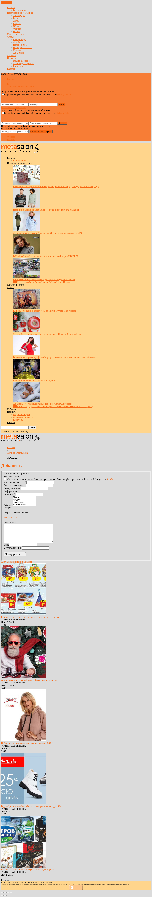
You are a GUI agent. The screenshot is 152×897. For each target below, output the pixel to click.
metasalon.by (29, 884)
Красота (17, 23)
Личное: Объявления (17, 452)
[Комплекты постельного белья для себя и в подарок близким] (26, 277)
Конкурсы (18, 66)
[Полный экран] (8, 892)
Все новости (19, 10)
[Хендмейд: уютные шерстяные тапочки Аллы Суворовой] (26, 401)
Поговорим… (20, 45)
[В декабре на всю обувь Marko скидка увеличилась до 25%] (23, 803)
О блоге (11, 137)
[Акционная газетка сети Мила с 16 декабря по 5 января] (23, 677)
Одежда (17, 29)
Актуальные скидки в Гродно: (16, 562)
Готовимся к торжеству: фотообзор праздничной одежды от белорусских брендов (54, 357)
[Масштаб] (11, 892)
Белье (16, 18)
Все (15, 282)
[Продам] (24, 499)
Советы (17, 50)
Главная (11, 7)
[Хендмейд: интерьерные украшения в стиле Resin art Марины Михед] (26, 331)
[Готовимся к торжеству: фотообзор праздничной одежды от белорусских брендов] (26, 354)
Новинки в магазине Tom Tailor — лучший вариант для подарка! (46, 209)
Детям (16, 21)
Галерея (7, 507)
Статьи (10, 37)
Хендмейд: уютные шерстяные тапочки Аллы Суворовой (42, 404)
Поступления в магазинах (20, 13)
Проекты (11, 58)
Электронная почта (14, 485)
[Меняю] (24, 497)
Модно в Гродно (21, 61)
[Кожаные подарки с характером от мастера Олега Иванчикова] (26, 308)
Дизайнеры (18, 42)
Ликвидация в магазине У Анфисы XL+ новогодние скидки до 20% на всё (51, 233)
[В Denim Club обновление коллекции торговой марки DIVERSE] (26, 253)
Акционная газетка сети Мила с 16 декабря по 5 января (29, 680)
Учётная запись (11, 476)
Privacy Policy (64, 94)
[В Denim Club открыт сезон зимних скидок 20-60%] (23, 740)
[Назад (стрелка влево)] (2, 895)
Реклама (11, 139)
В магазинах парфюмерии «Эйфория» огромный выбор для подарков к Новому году (56, 186)
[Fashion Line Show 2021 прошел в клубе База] (26, 378)
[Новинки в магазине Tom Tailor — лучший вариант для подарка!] (26, 207)
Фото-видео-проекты (23, 63)
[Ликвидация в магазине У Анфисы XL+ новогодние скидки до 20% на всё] (26, 230)
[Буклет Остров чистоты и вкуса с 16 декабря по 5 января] (23, 614)
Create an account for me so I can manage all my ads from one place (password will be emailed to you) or (60, 479)
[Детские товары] (24, 504)
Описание (10, 522)
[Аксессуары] (24, 502)
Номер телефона (12, 488)
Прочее (16, 31)
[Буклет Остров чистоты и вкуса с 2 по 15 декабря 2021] (23, 866)
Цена (6, 544)
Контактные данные (15, 482)
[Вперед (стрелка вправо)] (5, 895)
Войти (10, 79)
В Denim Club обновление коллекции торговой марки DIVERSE (46, 256)
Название (9, 494)
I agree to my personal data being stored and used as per (37, 94)
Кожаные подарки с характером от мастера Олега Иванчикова (44, 311)
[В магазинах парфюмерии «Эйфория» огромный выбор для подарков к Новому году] (26, 184)
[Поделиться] (5, 892)
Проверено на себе (22, 47)
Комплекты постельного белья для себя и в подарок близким (44, 279)
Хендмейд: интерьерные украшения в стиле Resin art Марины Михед (48, 334)
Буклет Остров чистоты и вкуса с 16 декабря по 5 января (30, 617)
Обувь (16, 26)
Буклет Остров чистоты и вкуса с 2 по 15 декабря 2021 (29, 869)
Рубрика (8, 505)
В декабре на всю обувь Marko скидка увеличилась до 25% (31, 806)
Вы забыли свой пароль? (13, 107)
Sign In (109, 479)
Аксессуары (19, 15)
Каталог (11, 69)
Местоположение (13, 548)
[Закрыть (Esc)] (2, 892)
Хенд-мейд (18, 53)
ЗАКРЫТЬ (6, 2)
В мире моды (19, 39)
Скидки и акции (15, 34)
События (11, 55)
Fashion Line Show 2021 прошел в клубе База (35, 380)
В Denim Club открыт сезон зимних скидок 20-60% (27, 743)
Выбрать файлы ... (13, 517)
